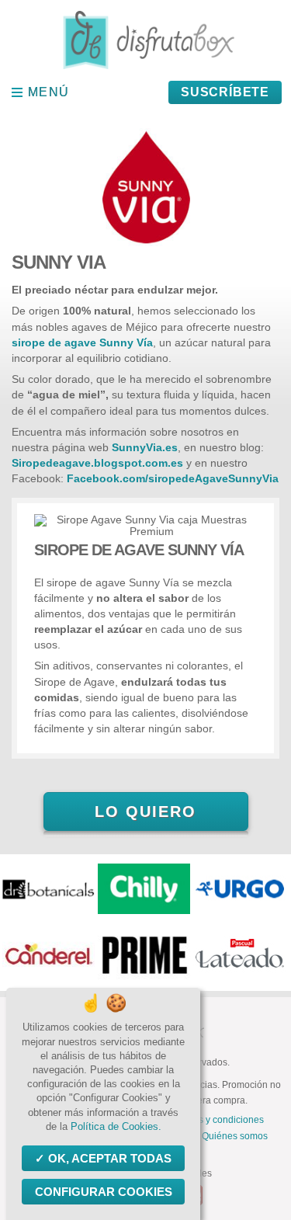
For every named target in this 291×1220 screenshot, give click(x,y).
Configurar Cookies (103, 1191)
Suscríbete (225, 92)
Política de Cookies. (116, 1126)
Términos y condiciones (214, 1119)
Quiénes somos (235, 1136)
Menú (49, 92)
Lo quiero (145, 811)
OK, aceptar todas (109, 1158)
